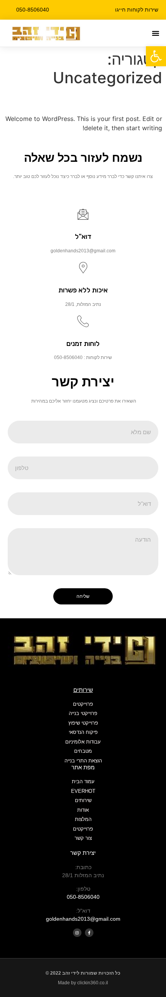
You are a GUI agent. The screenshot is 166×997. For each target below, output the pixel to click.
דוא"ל (83, 236)
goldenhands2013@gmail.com (83, 919)
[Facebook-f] (89, 932)
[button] (155, 33)
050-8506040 (83, 897)
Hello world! (127, 100)
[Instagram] (77, 932)
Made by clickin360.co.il (83, 982)
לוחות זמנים (83, 343)
